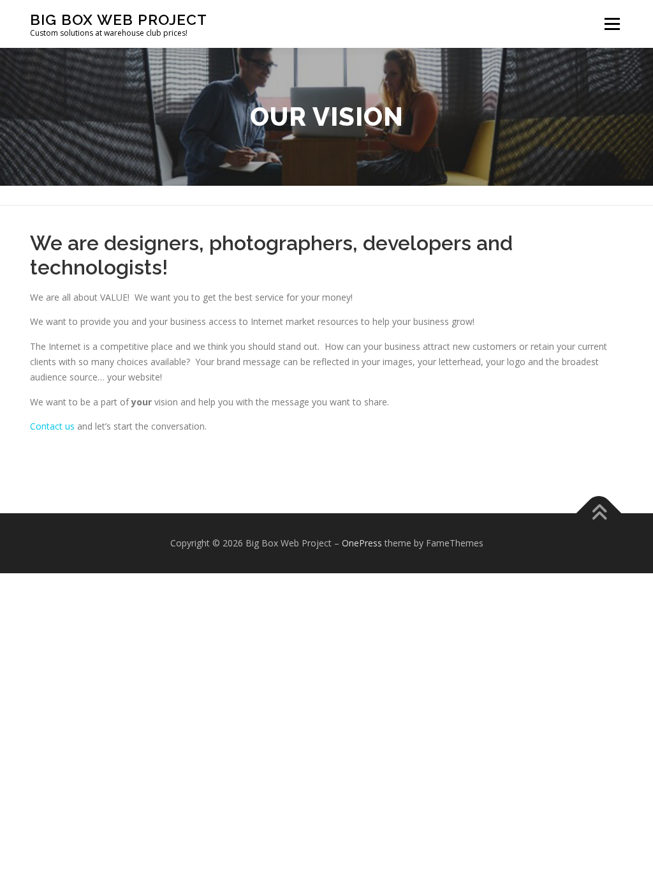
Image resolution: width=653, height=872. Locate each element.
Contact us (52, 426)
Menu (612, 24)
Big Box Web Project (118, 19)
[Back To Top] (599, 513)
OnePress (362, 543)
